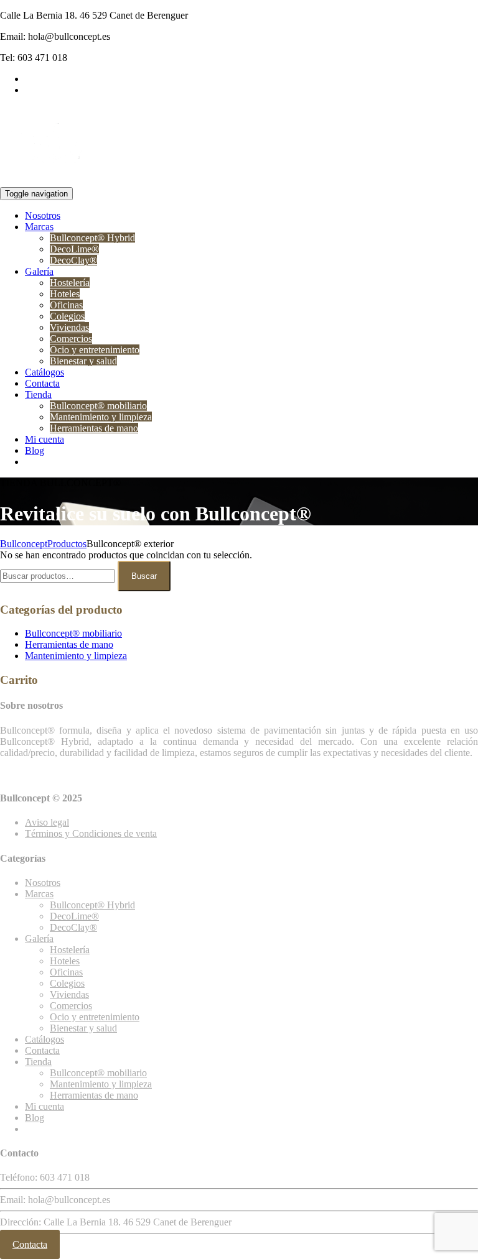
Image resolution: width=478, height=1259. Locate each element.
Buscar (144, 576)
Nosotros (42, 215)
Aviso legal (47, 822)
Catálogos (44, 372)
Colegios (67, 316)
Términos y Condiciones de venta (91, 833)
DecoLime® (74, 249)
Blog (34, 450)
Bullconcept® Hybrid (92, 238)
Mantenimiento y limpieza (101, 417)
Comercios (71, 338)
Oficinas (66, 305)
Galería (39, 271)
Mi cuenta (44, 439)
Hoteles (65, 293)
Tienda (38, 394)
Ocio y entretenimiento (94, 349)
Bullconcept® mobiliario (98, 405)
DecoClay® (73, 260)
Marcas (39, 226)
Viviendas (69, 327)
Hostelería (70, 282)
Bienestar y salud (83, 361)
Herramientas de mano (94, 428)
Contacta (42, 383)
